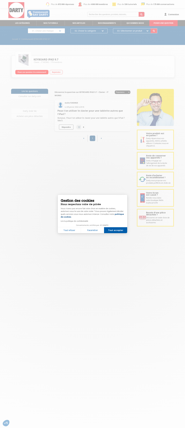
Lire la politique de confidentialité (74, 221)
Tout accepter (115, 230)
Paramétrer (92, 230)
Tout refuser (69, 230)
